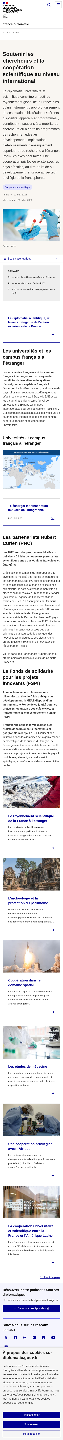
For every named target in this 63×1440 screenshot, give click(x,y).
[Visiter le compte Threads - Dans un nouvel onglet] (25, 1337)
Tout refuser (31, 1424)
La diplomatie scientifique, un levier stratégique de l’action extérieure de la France (29, 322)
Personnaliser (31, 1433)
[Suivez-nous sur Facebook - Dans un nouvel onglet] (15, 1337)
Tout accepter (31, 1414)
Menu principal (58, 4)
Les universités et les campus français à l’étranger (33, 277)
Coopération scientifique (17, 187)
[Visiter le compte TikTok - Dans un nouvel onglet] (43, 1337)
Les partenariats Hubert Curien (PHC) (28, 283)
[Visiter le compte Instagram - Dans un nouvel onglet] (34, 1337)
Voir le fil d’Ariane (11, 32)
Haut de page (52, 1277)
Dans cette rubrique (19, 258)
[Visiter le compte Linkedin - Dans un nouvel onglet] (6, 1347)
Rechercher (49, 4)
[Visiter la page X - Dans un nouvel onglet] (6, 1337)
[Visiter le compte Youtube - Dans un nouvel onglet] (53, 1337)
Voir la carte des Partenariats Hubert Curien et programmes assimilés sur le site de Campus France (30, 657)
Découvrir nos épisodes (31, 1308)
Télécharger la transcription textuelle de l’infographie (28, 508)
